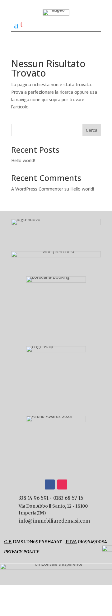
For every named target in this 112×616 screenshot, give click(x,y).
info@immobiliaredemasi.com (54, 521)
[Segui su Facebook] (50, 484)
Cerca (91, 130)
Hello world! (23, 160)
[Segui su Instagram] (62, 484)
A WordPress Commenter (37, 189)
